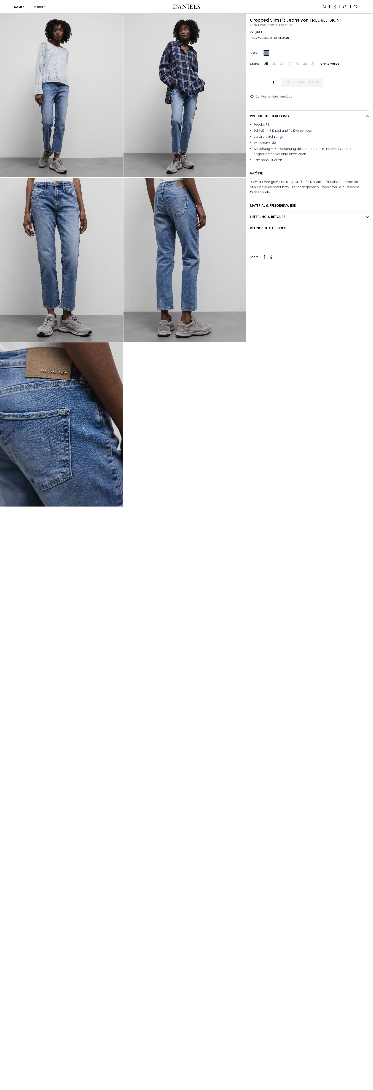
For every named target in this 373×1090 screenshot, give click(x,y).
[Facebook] (264, 257)
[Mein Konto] (335, 6)
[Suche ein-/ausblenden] (325, 6)
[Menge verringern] (253, 82)
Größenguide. (260, 192)
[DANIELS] (186, 6)
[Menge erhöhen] (273, 82)
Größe (254, 63)
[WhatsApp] (271, 257)
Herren (40, 7)
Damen (19, 7)
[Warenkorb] (345, 6)
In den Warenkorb (302, 82)
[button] (266, 64)
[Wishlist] (354, 6)
